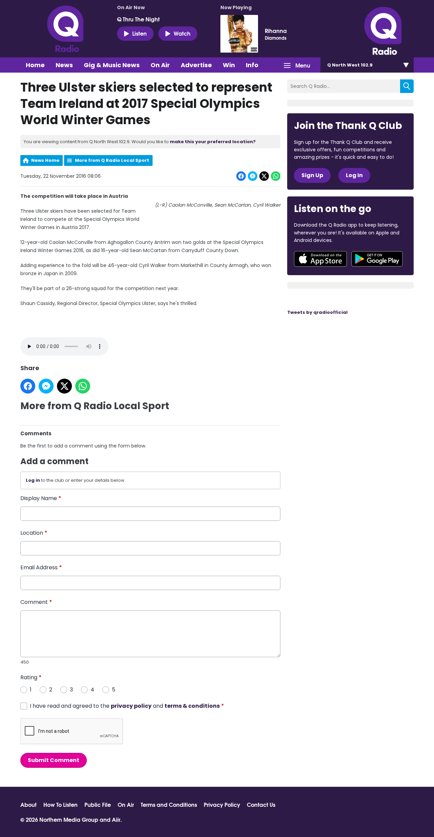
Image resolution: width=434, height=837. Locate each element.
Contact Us (261, 804)
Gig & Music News (112, 65)
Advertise (196, 65)
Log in (33, 480)
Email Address (41, 567)
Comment (36, 602)
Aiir (116, 819)
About (28, 804)
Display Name (40, 498)
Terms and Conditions (169, 804)
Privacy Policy (222, 804)
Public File (97, 804)
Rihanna (276, 30)
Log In (354, 175)
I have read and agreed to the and (127, 706)
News (64, 65)
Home (35, 65)
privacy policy (131, 706)
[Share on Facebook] (241, 176)
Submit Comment (53, 760)
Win (229, 65)
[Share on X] (264, 176)
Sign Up (312, 175)
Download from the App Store (320, 259)
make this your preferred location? (213, 141)
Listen (139, 33)
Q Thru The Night (138, 19)
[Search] (407, 86)
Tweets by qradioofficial (317, 312)
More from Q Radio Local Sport (112, 160)
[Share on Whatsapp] (275, 176)
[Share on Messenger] (252, 176)
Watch (182, 33)
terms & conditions (192, 706)
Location (33, 533)
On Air (160, 65)
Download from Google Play (377, 259)
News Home (45, 160)
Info (252, 65)
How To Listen (60, 804)
